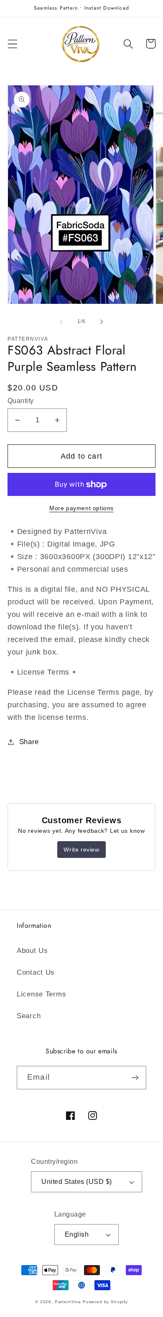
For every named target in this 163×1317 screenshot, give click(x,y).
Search (29, 1016)
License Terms (41, 994)
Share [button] (29, 742)
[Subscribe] (135, 1077)
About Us (32, 951)
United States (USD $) (76, 1181)
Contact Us (36, 972)
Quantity (21, 400)
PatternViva (68, 1301)
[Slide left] (61, 322)
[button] (13, 44)
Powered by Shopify (105, 1301)
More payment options (81, 508)
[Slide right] (101, 322)
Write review (81, 849)
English (77, 1234)
